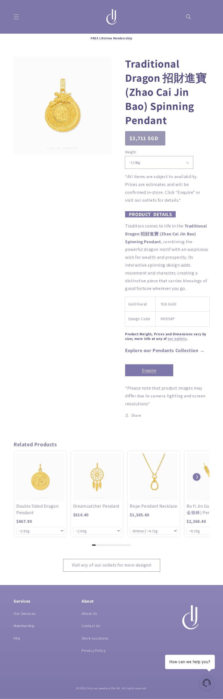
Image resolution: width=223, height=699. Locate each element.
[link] (40, 477)
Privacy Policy (94, 650)
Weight (130, 152)
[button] (16, 17)
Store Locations (95, 638)
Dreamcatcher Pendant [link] (96, 506)
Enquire (149, 370)
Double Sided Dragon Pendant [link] (37, 509)
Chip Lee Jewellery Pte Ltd (103, 688)
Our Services (24, 613)
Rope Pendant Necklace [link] (153, 506)
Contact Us (91, 625)
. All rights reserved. (134, 688)
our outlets (177, 338)
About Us (89, 613)
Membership (24, 625)
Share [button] (136, 415)
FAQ (17, 638)
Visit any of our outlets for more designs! (111, 565)
